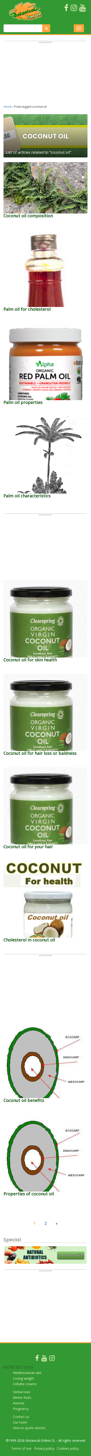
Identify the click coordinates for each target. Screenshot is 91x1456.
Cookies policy (68, 1448)
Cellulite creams (25, 1384)
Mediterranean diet (27, 1373)
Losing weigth (23, 1378)
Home (8, 107)
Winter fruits (22, 1397)
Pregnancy (21, 1408)
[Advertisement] (45, 75)
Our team (20, 1422)
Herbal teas (21, 1392)
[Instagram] (52, 1359)
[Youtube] (44, 1359)
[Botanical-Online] (25, 11)
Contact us (21, 1416)
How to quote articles (29, 1428)
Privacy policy (44, 1448)
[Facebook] (37, 1359)
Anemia (18, 1403)
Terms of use (21, 1448)
